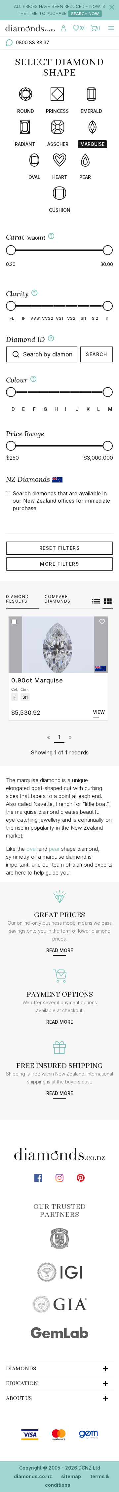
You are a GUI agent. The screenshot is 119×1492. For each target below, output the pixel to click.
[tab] (59, 1368)
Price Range (25, 433)
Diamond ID (25, 339)
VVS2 (47, 318)
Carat (25, 237)
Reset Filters (59, 548)
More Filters (59, 564)
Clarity (17, 293)
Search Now (85, 13)
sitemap (71, 1476)
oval (31, 848)
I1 (107, 318)
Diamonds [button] (21, 1368)
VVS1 (35, 318)
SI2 (95, 318)
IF (23, 318)
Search (96, 354)
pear (54, 848)
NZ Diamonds (29, 479)
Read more (59, 950)
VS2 (71, 318)
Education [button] (22, 1383)
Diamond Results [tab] (17, 599)
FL (12, 318)
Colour (16, 380)
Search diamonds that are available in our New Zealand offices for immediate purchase (61, 501)
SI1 (83, 318)
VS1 (59, 318)
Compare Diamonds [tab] (58, 599)
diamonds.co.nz (33, 1476)
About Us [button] (19, 1398)
